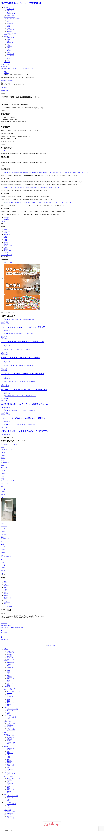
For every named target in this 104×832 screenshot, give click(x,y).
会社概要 (9, 12)
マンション (10, 58)
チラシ (8, 720)
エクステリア (10, 55)
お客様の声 (7, 62)
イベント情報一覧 (11, 717)
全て (6, 229)
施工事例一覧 (10, 38)
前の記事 (6, 217)
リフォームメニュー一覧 (13, 18)
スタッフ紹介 (10, 15)
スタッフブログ (8, 707)
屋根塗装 (9, 52)
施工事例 (6, 36)
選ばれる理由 (7, 34)
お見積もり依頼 (11, 730)
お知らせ (9, 712)
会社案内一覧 (10, 9)
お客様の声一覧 (11, 688)
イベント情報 (7, 715)
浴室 (8, 21)
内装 (8, 49)
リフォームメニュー (9, 17)
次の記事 (6, 219)
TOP (5, 648)
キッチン (9, 20)
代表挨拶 (9, 10)
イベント (9, 718)
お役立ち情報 (7, 722)
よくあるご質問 (11, 723)
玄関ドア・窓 (10, 30)
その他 (8, 57)
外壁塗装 (9, 31)
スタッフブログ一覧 (12, 709)
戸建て (8, 60)
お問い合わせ (7, 726)
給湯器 (8, 28)
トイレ (8, 25)
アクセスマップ (11, 13)
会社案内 (6, 7)
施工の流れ (10, 725)
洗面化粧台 (10, 23)
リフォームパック (11, 33)
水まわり (9, 26)
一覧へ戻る (4, 221)
